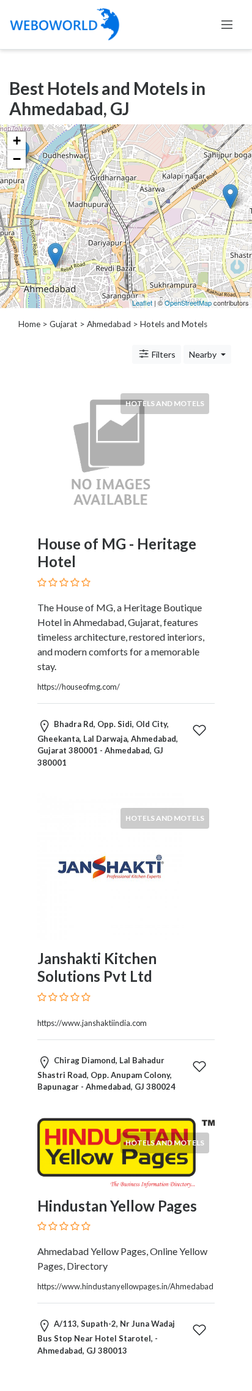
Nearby (203, 354)
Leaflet (142, 302)
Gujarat (64, 324)
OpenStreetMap (188, 302)
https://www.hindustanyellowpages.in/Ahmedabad (125, 1286)
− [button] (17, 159)
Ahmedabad (109, 324)
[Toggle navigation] (227, 24)
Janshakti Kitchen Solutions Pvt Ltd (97, 967)
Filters (163, 354)
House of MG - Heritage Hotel (116, 552)
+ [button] (17, 140)
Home (29, 324)
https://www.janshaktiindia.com (92, 1023)
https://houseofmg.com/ (78, 687)
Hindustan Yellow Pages (117, 1206)
